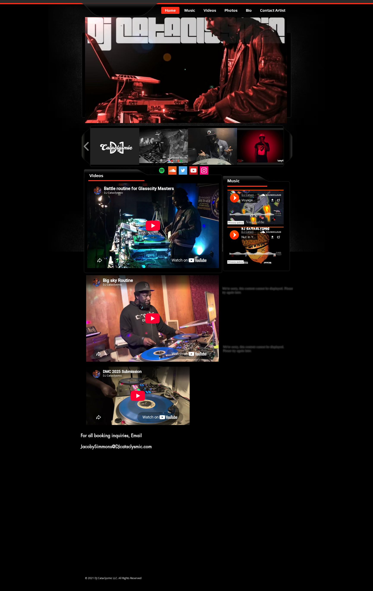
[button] (114, 146)
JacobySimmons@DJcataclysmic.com (116, 446)
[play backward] (86, 146)
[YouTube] (193, 170)
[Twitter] (183, 170)
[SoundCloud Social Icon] (172, 170)
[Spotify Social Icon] (162, 170)
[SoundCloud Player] (256, 207)
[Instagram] (204, 170)
